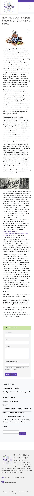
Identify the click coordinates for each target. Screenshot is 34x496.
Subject (7, 339)
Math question (9, 361)
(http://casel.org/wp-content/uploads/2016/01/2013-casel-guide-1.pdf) (15, 233)
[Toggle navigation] (31, 7)
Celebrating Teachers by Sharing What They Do (17, 409)
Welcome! (6, 405)
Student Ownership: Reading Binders (14, 412)
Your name (8, 332)
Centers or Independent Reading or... (13, 416)
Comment (8, 346)
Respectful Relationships (10, 401)
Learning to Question (9, 397)
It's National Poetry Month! (11, 388)
